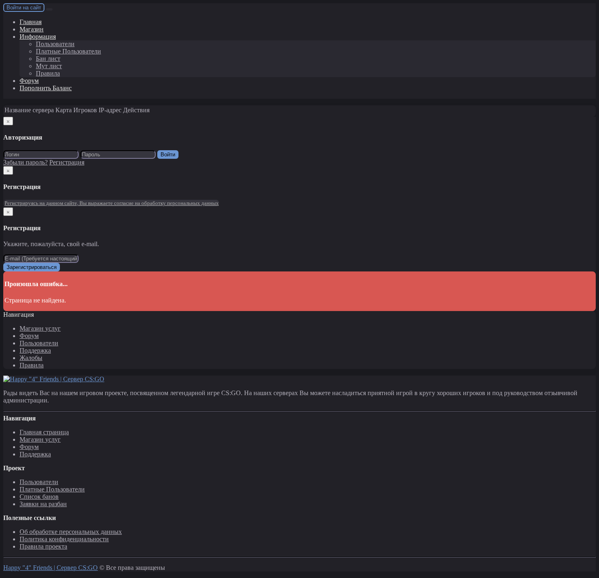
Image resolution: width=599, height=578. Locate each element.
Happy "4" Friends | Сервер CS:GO (50, 567)
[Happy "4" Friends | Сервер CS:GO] (53, 379)
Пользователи (55, 43)
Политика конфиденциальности (64, 539)
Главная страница (44, 432)
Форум (29, 80)
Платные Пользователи (68, 51)
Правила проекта (43, 546)
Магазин (32, 29)
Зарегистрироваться (32, 267)
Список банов (39, 496)
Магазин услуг (40, 328)
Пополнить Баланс (46, 87)
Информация (38, 36)
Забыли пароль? (25, 162)
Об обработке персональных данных (71, 531)
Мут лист (49, 65)
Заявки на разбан (43, 503)
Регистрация (66, 162)
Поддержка (35, 350)
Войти (168, 154)
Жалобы (31, 357)
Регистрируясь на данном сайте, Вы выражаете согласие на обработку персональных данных (111, 203)
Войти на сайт (24, 7)
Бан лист (48, 58)
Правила (48, 73)
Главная (31, 21)
